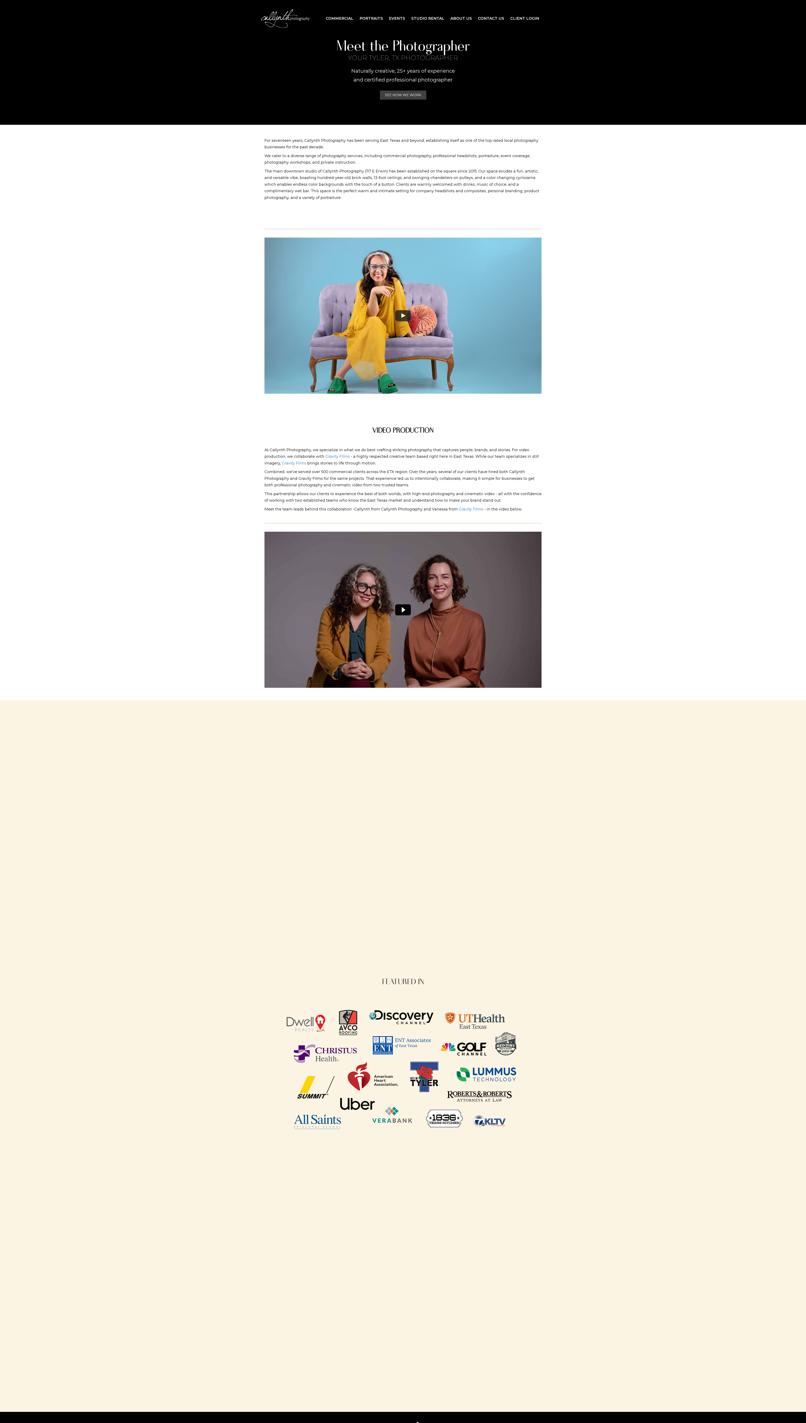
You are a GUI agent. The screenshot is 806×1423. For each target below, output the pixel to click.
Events (397, 18)
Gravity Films (337, 456)
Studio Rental (427, 18)
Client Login (524, 18)
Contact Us (491, 18)
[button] (403, 95)
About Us (461, 18)
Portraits (371, 18)
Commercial (339, 18)
